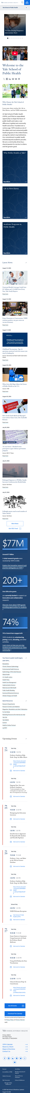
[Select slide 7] (20, 38)
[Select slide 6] (18, 38)
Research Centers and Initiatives (11, 706)
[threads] (24, 1058)
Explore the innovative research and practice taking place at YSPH (14, 566)
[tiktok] (16, 1058)
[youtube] (14, 1062)
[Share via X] (4, 79)
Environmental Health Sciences (10, 669)
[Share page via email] (16, 79)
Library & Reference (20, 1080)
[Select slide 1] (7, 38)
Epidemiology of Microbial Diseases (11, 672)
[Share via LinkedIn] (10, 79)
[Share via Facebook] (7, 79)
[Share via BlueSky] (13, 79)
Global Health (6, 674)
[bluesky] (20, 1058)
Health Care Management (9, 682)
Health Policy (5, 680)
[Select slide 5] (16, 38)
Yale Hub (4, 717)
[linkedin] (12, 1058)
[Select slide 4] (14, 38)
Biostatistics (5, 664)
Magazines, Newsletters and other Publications (14, 709)
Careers (4, 722)
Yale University (6, 1080)
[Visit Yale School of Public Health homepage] (15, 1031)
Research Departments (8, 704)
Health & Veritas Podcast (9, 725)
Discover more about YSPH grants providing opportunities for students (14, 606)
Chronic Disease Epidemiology (10, 666)
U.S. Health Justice (7, 677)
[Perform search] (22, 2)
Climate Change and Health (9, 695)
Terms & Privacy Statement (19, 1076)
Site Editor (17, 1069)
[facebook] (4, 1058)
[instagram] (8, 1058)
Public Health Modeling (8, 690)
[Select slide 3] (11, 38)
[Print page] (19, 79)
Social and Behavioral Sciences (10, 693)
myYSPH (4, 728)
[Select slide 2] (9, 38)
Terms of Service (20, 1020)
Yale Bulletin (5, 720)
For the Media (6, 712)
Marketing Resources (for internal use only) (13, 714)
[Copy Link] (26, 262)
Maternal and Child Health (9, 688)
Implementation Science (8, 685)
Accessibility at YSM (7, 1072)
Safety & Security (6, 1076)
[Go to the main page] (10, 2)
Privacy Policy (9, 1020)
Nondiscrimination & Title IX (20, 1072)
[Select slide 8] (22, 38)
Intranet (4, 1069)
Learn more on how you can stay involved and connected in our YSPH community (14, 647)
